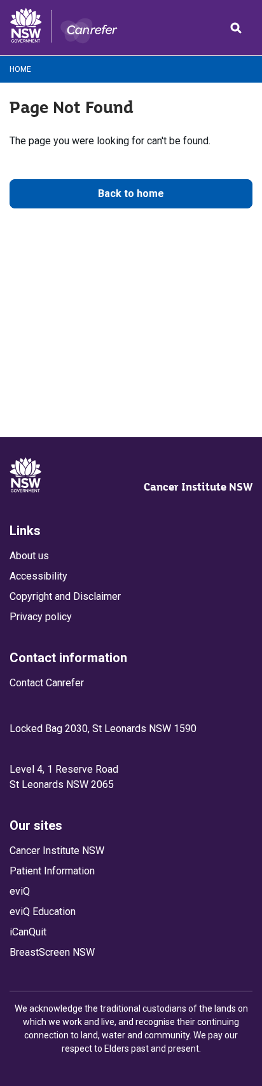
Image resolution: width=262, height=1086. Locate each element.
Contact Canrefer (47, 683)
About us (29, 556)
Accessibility (38, 576)
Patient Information (52, 871)
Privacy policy (41, 617)
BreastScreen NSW (52, 952)
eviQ (20, 891)
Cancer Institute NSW (198, 486)
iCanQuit (28, 932)
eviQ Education (43, 912)
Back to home (131, 193)
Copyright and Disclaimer (65, 596)
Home (20, 69)
